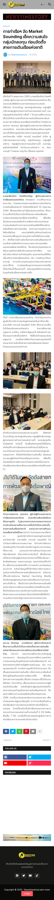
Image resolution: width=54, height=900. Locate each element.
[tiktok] (39, 763)
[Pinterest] (26, 731)
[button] (4, 4)
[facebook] (15, 757)
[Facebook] (6, 731)
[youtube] (15, 763)
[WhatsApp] (19, 731)
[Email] (33, 731)
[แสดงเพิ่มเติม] (40, 731)
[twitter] (39, 757)
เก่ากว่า (46, 740)
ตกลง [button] (27, 893)
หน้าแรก (6, 26)
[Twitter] (13, 731)
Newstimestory (31, 889)
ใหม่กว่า (8, 740)
